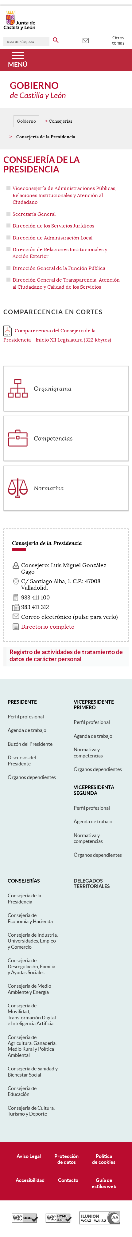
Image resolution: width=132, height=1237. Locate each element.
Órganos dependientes (32, 777)
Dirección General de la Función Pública (59, 268)
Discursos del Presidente (22, 760)
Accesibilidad (30, 1180)
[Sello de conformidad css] (25, 1221)
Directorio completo (48, 626)
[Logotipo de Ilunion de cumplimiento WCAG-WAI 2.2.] (99, 1223)
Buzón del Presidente (30, 744)
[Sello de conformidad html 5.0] (58, 1221)
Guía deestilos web (104, 1183)
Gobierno (26, 121)
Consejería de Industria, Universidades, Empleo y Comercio (33, 941)
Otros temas (118, 40)
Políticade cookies (103, 1159)
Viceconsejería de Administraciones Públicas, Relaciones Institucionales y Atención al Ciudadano (64, 195)
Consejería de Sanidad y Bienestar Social (33, 1071)
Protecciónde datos (66, 1159)
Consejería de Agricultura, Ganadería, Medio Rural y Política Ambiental (32, 1046)
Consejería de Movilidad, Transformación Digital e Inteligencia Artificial (32, 1014)
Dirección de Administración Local (52, 238)
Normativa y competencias (88, 752)
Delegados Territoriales (92, 883)
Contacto (68, 1180)
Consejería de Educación (22, 1091)
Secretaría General (34, 214)
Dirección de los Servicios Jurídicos (53, 226)
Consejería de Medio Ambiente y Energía (29, 988)
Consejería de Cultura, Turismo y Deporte (31, 1110)
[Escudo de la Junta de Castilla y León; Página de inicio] (19, 29)
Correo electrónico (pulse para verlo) (69, 617)
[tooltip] (85, 40)
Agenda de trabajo (27, 730)
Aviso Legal (29, 1156)
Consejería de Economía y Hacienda (30, 918)
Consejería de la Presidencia (24, 898)
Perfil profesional (26, 716)
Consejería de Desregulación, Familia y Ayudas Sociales (31, 966)
